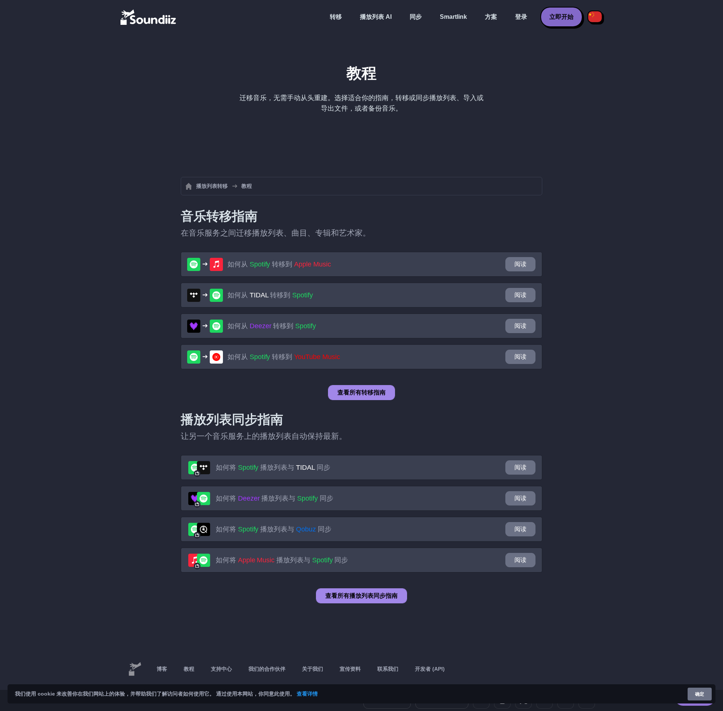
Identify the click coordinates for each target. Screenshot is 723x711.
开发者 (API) (430, 669)
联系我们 (387, 669)
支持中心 (221, 669)
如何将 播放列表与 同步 (273, 467)
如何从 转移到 (279, 264)
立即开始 (561, 17)
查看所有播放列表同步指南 (361, 595)
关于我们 (312, 669)
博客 (162, 669)
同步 (416, 17)
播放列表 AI (376, 17)
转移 (336, 17)
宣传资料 (350, 669)
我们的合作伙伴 (267, 669)
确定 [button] (699, 694)
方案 (491, 17)
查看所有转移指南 (361, 392)
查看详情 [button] (307, 694)
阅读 (520, 264)
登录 (521, 17)
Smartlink (453, 17)
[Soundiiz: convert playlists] (135, 669)
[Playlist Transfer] (148, 17)
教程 (189, 669)
